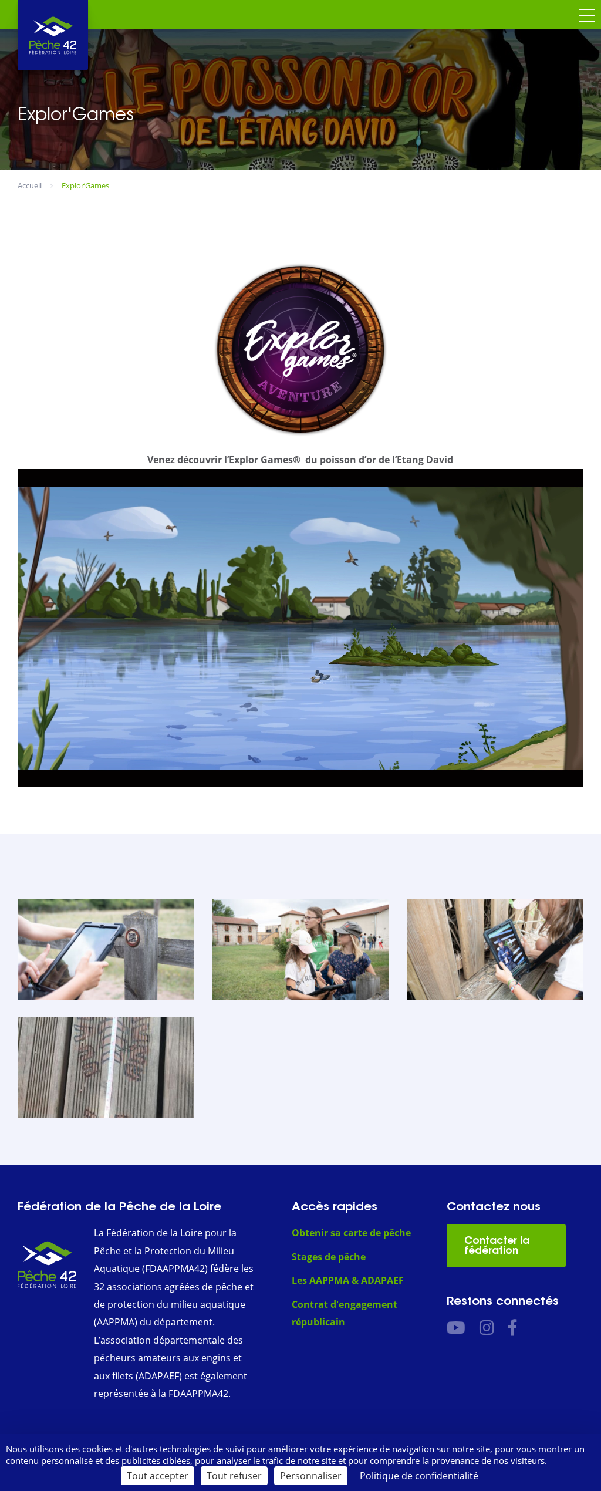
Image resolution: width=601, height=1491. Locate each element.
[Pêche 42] (53, 35)
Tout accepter (157, 1475)
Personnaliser (311, 1475)
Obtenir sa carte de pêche (351, 1232)
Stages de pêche (329, 1256)
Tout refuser (234, 1475)
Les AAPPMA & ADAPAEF (348, 1280)
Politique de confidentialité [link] (419, 1475)
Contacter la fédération (496, 1245)
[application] (300, 628)
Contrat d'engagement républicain (344, 1313)
